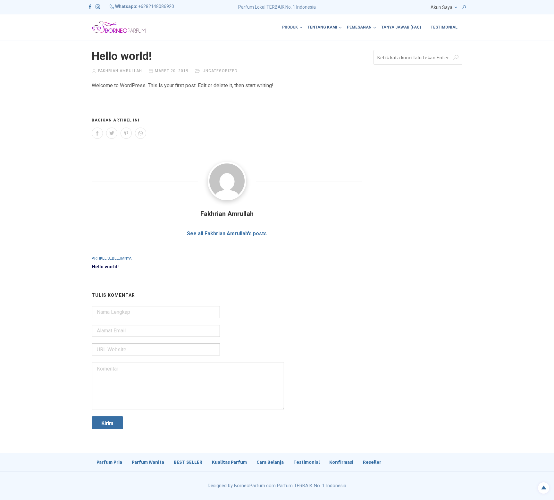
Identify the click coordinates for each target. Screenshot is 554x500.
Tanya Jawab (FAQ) (401, 27)
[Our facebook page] (90, 6)
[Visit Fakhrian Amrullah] (227, 181)
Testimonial (444, 27)
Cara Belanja (270, 462)
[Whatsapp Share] (140, 133)
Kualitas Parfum (229, 462)
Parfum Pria (109, 462)
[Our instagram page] (98, 6)
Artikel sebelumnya (111, 258)
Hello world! (105, 267)
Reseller (372, 462)
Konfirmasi (341, 462)
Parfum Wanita (148, 462)
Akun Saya (441, 7)
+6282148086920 (156, 6)
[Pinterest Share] (126, 133)
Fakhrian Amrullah (120, 71)
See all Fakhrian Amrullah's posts (227, 233)
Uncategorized (220, 71)
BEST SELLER (188, 462)
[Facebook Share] (97, 133)
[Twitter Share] (111, 133)
